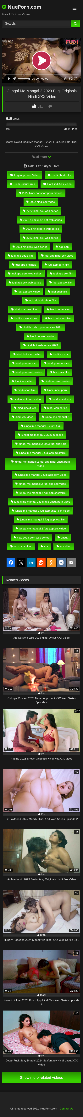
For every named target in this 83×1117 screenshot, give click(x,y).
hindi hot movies (60, 309)
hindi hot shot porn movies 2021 (42, 327)
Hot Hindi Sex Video (59, 183)
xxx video (65, 546)
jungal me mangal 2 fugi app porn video (42, 474)
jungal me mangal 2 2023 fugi (42, 425)
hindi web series (57, 407)
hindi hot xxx (60, 354)
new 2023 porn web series (33, 537)
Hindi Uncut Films (24, 183)
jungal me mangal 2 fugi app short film (42, 492)
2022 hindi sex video (42, 201)
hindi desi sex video (26, 309)
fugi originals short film (42, 300)
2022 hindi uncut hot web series (42, 219)
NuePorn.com (24, 6)
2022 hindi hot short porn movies (42, 192)
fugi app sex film (63, 273)
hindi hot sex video (25, 318)
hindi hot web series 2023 (42, 345)
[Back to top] (71, 1105)
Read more (39, 156)
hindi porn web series (28, 372)
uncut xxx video (23, 546)
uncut (64, 537)
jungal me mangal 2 (57, 416)
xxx (46, 546)
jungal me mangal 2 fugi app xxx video (42, 528)
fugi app (64, 246)
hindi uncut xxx (27, 407)
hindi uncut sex (62, 399)
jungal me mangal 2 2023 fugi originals (42, 443)
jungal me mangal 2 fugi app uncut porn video (42, 501)
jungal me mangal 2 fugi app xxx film (42, 519)
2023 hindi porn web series (42, 228)
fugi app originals (25, 264)
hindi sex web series (57, 381)
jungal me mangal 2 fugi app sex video (42, 483)
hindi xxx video (24, 416)
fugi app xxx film (62, 282)
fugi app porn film (58, 264)
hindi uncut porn (57, 389)
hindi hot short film (59, 318)
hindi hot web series (42, 336)
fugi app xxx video (29, 291)
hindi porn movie (25, 363)
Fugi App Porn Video (26, 175)
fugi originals (59, 291)
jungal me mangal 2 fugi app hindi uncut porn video (42, 463)
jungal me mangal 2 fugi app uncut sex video (42, 510)
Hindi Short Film (61, 175)
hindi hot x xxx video (28, 354)
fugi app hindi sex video (59, 255)
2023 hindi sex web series (42, 237)
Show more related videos (41, 1077)
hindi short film (27, 389)
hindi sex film (61, 372)
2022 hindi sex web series (42, 210)
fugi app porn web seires (26, 273)
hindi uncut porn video (27, 399)
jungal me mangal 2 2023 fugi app (42, 434)
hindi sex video (24, 381)
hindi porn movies (58, 363)
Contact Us (66, 1108)
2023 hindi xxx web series (31, 246)
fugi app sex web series (26, 282)
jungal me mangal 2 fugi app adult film (42, 452)
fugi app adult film (22, 255)
